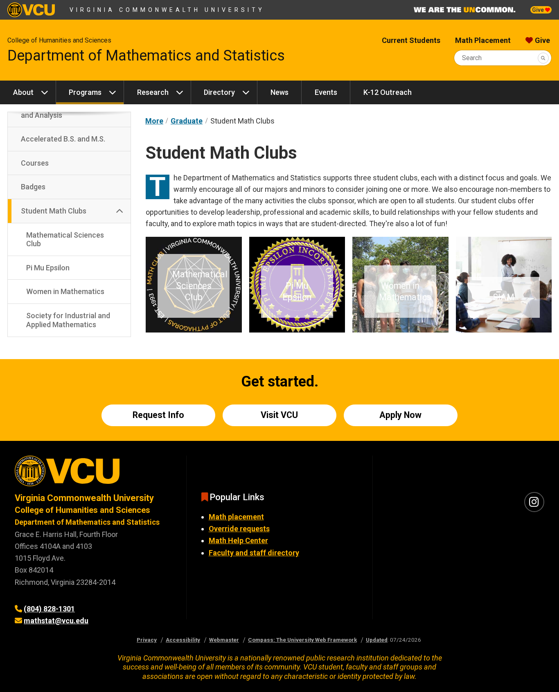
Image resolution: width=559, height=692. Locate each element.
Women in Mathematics (65, 291)
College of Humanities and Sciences (59, 40)
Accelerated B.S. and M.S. (63, 139)
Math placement (236, 516)
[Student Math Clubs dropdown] (119, 211)
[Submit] (543, 57)
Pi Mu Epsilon (48, 267)
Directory (219, 92)
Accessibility (183, 639)
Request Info (158, 415)
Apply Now (400, 415)
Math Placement (483, 40)
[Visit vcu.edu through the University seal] (93, 474)
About (23, 92)
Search (472, 58)
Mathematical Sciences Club (65, 239)
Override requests (239, 528)
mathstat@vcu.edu (56, 620)
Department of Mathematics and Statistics (146, 55)
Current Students (411, 40)
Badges (33, 186)
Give (538, 10)
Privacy (147, 639)
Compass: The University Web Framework (302, 639)
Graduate (187, 121)
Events (326, 92)
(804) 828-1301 (49, 608)
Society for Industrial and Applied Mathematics (68, 320)
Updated (377, 639)
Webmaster (224, 639)
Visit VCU (279, 415)
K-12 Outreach (387, 92)
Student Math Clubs (53, 211)
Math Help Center (238, 540)
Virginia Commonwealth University (167, 10)
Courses (35, 163)
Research (153, 92)
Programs (85, 92)
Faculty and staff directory (254, 552)
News (279, 92)
